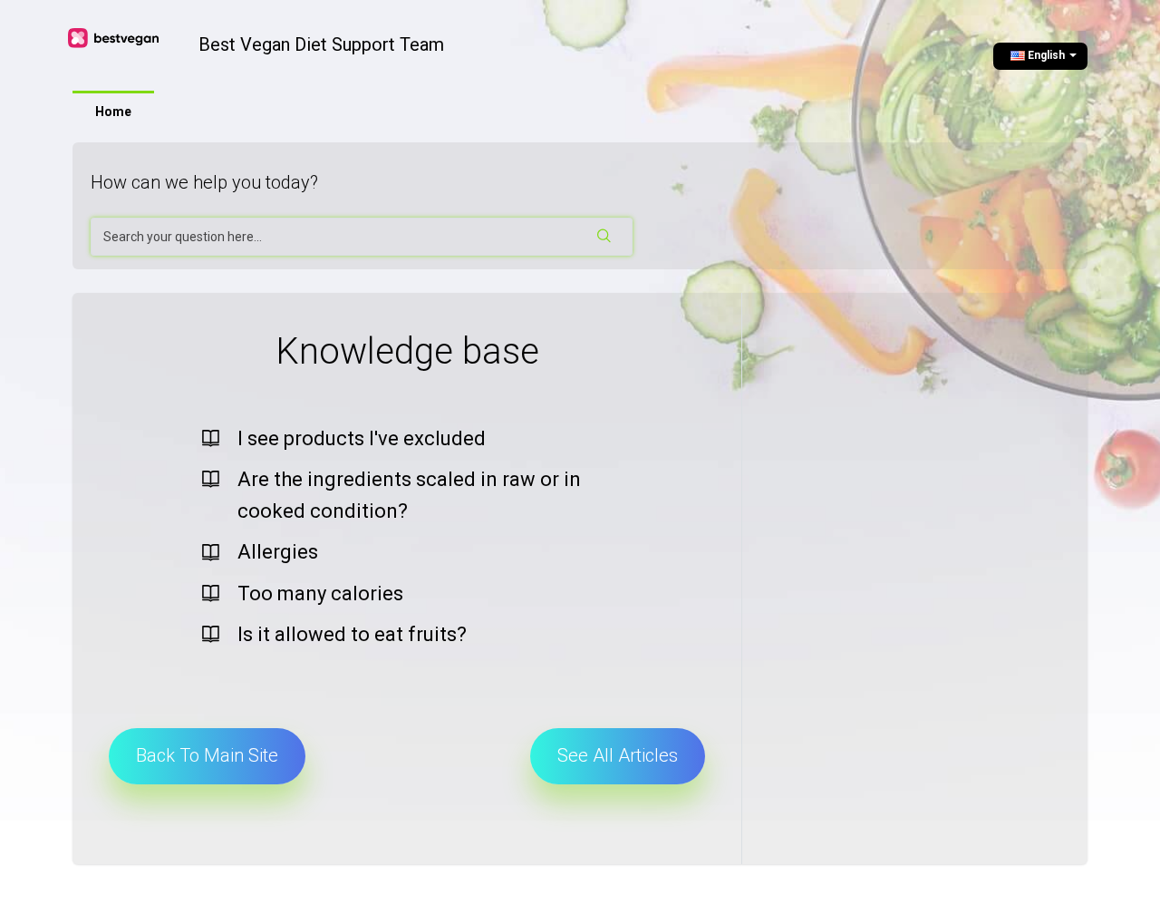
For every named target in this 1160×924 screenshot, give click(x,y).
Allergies (277, 551)
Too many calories (320, 593)
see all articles (617, 755)
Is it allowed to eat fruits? (352, 634)
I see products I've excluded (361, 438)
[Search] (605, 237)
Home (113, 111)
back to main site (207, 755)
